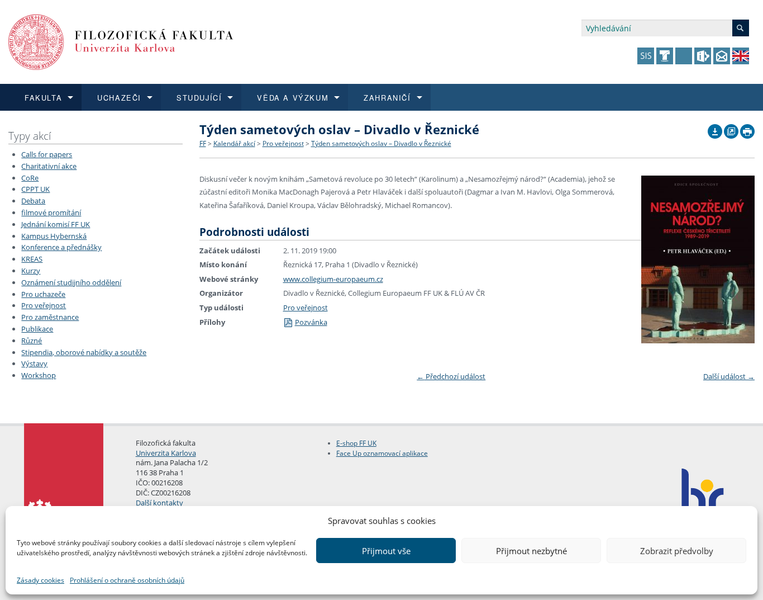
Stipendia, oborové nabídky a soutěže (83, 352)
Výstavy (34, 363)
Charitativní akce (49, 166)
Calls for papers (46, 154)
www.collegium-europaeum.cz (333, 279)
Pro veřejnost (43, 305)
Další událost (729, 376)
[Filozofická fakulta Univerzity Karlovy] (120, 41)
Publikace (37, 329)
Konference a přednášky (61, 247)
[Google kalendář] (731, 129)
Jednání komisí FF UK (55, 224)
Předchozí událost (451, 376)
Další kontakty (159, 503)
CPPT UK (35, 189)
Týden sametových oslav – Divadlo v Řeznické (381, 143)
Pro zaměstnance (50, 317)
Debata (33, 201)
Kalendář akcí (234, 143)
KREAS (31, 259)
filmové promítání (51, 212)
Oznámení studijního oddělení (71, 282)
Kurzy (30, 271)
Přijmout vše (386, 550)
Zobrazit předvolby (676, 550)
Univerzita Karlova (166, 453)
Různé (31, 341)
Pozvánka (311, 322)
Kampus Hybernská (54, 236)
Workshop (38, 375)
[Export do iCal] (715, 129)
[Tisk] (747, 129)
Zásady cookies (40, 580)
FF (202, 143)
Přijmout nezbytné (531, 550)
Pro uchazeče (43, 294)
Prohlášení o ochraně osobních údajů (127, 580)
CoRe (30, 178)
